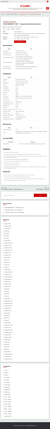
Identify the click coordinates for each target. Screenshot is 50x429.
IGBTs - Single (7, 413)
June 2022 (6, 264)
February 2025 (7, 337)
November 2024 (8, 330)
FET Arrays (7, 382)
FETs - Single (7, 399)
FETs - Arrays (7, 396)
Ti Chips (25, 6)
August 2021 (7, 240)
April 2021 (7, 231)
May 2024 (6, 318)
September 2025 (8, 354)
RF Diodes (6, 377)
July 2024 (6, 320)
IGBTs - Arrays (7, 409)
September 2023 (8, 301)
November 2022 (8, 276)
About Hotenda (4, 1)
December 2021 (8, 250)
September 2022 (8, 272)
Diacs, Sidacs (7, 404)
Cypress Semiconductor (17, 26)
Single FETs (7, 387)
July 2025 (6, 349)
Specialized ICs (8, 416)
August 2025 (7, 351)
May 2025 (6, 344)
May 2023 (6, 291)
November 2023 (8, 303)
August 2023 (7, 298)
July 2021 (6, 238)
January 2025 (7, 334)
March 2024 (7, 313)
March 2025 (7, 339)
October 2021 (7, 245)
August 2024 (7, 322)
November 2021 (8, 247)
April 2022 (7, 260)
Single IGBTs (7, 394)
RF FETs (6, 375)
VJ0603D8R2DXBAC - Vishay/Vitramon (14, 207)
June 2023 (6, 293)
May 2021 (6, 233)
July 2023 (6, 296)
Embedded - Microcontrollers (9, 21)
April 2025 (7, 342)
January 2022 (7, 252)
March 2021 (7, 228)
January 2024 (7, 308)
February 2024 (7, 310)
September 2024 (8, 325)
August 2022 (7, 269)
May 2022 (6, 262)
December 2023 (8, 305)
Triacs (5, 370)
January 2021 (7, 223)
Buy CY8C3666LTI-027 (20, 41)
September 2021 (8, 243)
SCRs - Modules (8, 411)
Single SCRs (7, 389)
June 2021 (6, 235)
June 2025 (6, 347)
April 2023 (7, 289)
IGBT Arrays (7, 392)
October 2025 (7, 356)
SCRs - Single (7, 401)
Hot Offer (6, 380)
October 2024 (7, 327)
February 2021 (7, 226)
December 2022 (8, 279)
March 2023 (7, 286)
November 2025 (8, 359)
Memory (6, 372)
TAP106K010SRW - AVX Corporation (13, 210)
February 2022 (7, 255)
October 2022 (7, 274)
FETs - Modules (8, 406)
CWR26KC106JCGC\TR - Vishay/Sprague (14, 212)
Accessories (7, 384)
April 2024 (7, 315)
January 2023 (7, 281)
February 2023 (7, 284)
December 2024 (8, 332)
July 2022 (6, 267)
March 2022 (7, 257)
